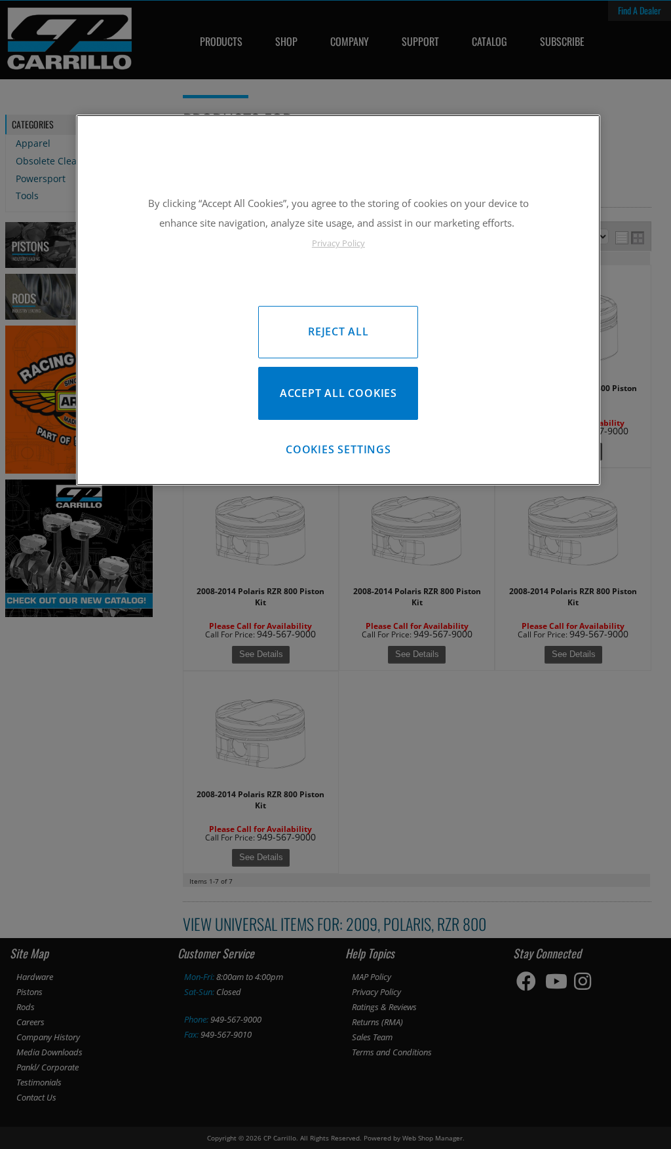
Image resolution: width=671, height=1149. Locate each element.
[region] (338, 300)
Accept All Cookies (338, 393)
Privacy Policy (338, 243)
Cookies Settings (338, 449)
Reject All (338, 331)
